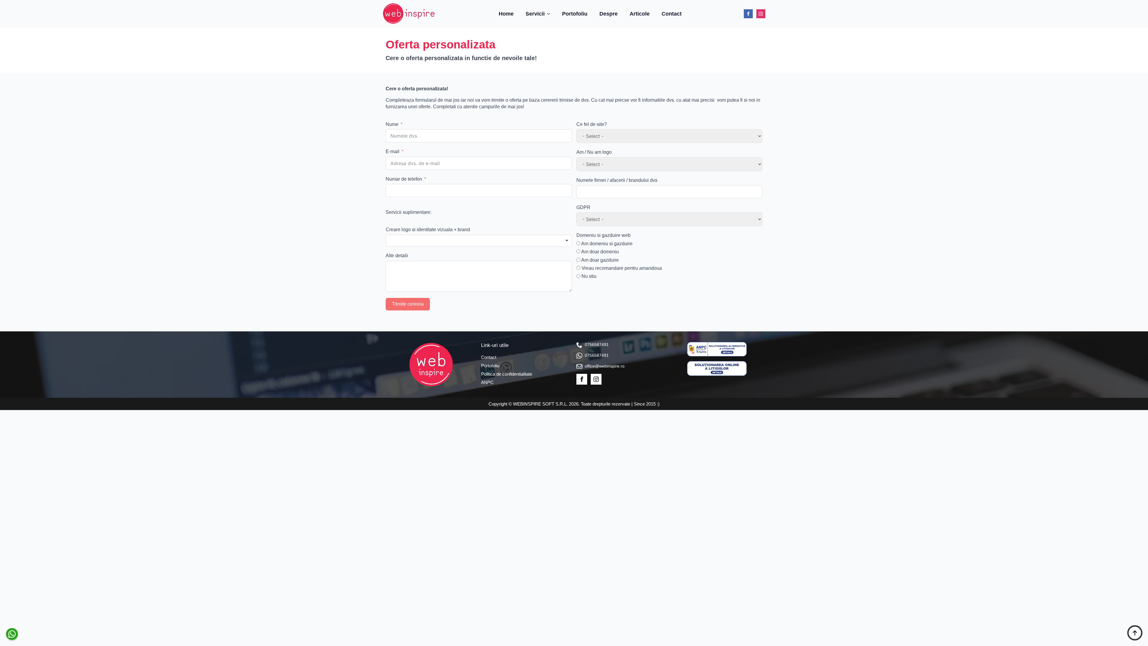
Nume (392, 124)
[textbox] (479, 240)
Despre (608, 14)
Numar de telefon (404, 179)
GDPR (583, 207)
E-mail (392, 151)
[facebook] (748, 13)
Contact (672, 14)
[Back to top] (1135, 633)
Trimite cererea (408, 304)
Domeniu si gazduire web (603, 235)
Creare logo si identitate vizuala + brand (428, 229)
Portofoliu (574, 14)
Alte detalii (397, 255)
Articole (640, 14)
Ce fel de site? (591, 124)
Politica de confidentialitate (506, 374)
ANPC (487, 382)
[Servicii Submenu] (550, 13)
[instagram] (760, 13)
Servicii (535, 14)
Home (506, 14)
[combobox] (479, 241)
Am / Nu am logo (594, 152)
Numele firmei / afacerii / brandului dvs (616, 180)
